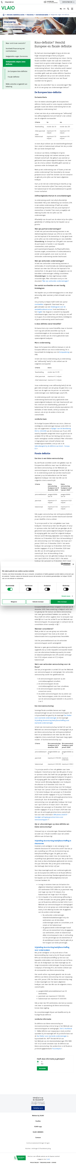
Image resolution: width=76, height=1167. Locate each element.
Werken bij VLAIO (38, 1115)
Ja (41, 1061)
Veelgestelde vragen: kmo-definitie (16, 63)
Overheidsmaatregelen (42, 14)
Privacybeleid (34, 1162)
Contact (38, 1137)
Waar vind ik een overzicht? (16, 43)
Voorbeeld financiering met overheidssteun (15, 49)
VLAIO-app (38, 1126)
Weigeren (14, 601)
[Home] (3, 15)
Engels (39, 312)
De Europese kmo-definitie (17, 71)
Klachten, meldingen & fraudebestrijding (38, 1148)
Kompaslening (64, 352)
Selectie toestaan (38, 601)
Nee (42, 1064)
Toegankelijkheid (45, 1162)
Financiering (30, 14)
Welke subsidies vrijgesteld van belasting (16, 85)
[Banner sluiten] (73, 564)
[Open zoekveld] (68, 8)
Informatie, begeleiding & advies (15, 14)
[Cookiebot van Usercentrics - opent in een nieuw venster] (62, 564)
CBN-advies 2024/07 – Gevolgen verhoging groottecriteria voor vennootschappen (51, 817)
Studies (38, 1121)
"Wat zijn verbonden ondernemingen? (55, 281)
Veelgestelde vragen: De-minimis (17, 56)
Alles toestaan (62, 601)
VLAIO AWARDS (38, 1132)
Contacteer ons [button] (67, 2)
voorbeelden (39, 304)
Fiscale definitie (13, 77)
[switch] (28, 589)
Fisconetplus (56, 1049)
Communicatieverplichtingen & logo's (38, 1143)
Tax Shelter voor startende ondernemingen (52, 1036)
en (64, 9)
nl (61, 9)
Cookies (53, 1162)
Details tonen (66, 596)
